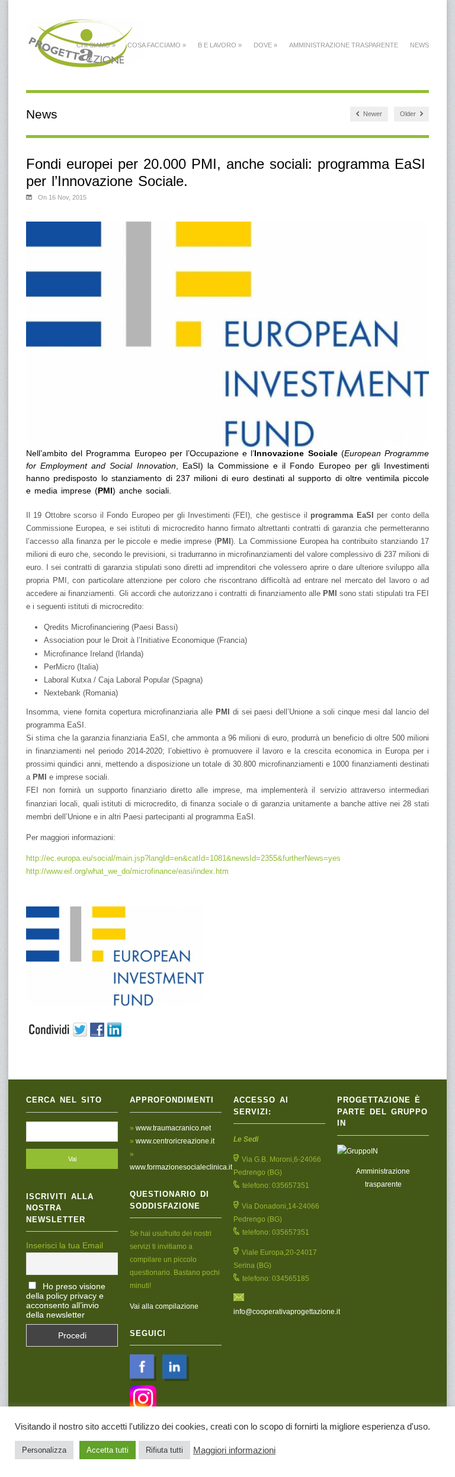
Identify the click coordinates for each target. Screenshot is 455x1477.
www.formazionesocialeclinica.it (181, 1167)
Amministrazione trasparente (343, 45)
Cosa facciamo (156, 45)
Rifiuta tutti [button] (164, 1450)
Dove (265, 45)
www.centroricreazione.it (175, 1141)
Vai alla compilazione (164, 1306)
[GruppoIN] (383, 1151)
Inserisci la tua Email (64, 1245)
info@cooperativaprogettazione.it (286, 1312)
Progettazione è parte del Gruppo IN (382, 1111)
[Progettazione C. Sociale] (84, 61)
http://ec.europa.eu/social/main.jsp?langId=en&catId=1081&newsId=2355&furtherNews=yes (183, 858)
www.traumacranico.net (173, 1128)
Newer (371, 113)
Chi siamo (96, 45)
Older (409, 113)
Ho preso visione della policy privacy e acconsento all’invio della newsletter (65, 1300)
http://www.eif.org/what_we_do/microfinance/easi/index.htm (127, 871)
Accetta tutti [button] (107, 1450)
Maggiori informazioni (234, 1450)
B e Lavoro (220, 45)
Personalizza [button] (44, 1450)
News (419, 45)
